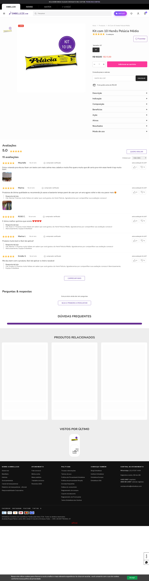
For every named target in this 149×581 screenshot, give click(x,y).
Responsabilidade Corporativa (12, 490)
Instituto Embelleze (97, 474)
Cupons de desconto (68, 494)
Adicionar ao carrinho (127, 64)
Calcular (141, 78)
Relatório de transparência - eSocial (14, 487)
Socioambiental (7, 480)
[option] (51, 58)
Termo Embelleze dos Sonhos (71, 500)
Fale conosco (36, 471)
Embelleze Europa (97, 477)
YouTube (27, 508)
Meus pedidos (36, 477)
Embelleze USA (96, 480)
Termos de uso (66, 474)
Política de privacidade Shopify (72, 480)
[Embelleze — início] (18, 13)
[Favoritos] (131, 13)
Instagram (16, 508)
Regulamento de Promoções (71, 497)
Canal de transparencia (10, 484)
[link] (25, 407)
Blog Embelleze (96, 471)
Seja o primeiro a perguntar (74, 303)
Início (94, 26)
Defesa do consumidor (69, 487)
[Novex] (29, 7)
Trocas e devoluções (68, 471)
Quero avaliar (136, 152)
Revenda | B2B (37, 484)
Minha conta (36, 474)
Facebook (6, 508)
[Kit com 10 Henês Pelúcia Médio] (74, 439)
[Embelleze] (11, 7)
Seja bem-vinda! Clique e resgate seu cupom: (74, 2)
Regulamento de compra (69, 490)
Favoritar (141, 39)
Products (102, 26)
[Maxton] (48, 7)
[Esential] (66, 7)
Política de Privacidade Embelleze (73, 477)
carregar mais (74, 278)
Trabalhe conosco (38, 480)
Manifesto (5, 474)
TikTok (35, 508)
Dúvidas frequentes (67, 484)
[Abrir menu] (4, 13)
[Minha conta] (138, 13)
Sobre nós (5, 471)
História (4, 477)
